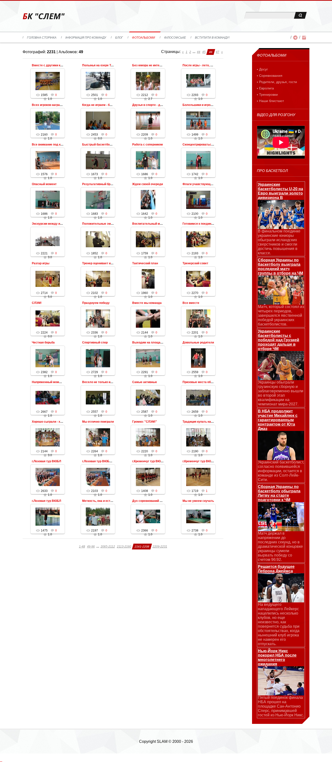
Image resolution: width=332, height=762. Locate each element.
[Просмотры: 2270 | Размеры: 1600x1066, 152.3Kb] (198, 279)
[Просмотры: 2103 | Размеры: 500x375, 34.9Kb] (98, 477)
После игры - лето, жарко (201, 65)
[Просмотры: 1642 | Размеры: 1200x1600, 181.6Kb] (148, 200)
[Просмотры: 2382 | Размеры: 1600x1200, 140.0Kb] (47, 358)
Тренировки (268, 94)
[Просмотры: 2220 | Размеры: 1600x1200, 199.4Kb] (148, 437)
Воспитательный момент (150, 223)
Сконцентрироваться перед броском (209, 144)
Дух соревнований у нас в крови (155, 501)
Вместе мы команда (147, 303)
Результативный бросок (99, 184)
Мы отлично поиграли (98, 421)
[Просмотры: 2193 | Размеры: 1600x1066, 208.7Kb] (198, 239)
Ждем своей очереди (147, 184)
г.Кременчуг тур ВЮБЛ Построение (157, 461)
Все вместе (191, 303)
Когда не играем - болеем (100, 105)
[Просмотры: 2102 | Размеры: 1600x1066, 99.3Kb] (98, 279)
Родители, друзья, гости (278, 82)
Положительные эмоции (100, 223)
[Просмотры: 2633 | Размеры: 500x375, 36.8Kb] (47, 477)
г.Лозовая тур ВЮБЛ (46, 461)
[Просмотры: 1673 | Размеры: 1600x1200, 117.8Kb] (98, 160)
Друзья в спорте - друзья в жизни (156, 105)
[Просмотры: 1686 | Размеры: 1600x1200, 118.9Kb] (47, 200)
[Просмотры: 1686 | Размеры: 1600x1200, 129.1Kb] (148, 160)
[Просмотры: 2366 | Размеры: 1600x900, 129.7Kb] (148, 516)
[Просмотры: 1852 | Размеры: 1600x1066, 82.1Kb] (98, 239)
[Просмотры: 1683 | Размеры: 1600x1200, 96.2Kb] (98, 200)
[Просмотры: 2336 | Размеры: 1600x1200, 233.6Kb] (98, 318)
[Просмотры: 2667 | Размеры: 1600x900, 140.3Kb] (47, 398)
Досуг (263, 69)
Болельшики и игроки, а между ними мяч (212, 105)
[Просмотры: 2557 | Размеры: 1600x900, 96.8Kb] (98, 398)
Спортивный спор (95, 342)
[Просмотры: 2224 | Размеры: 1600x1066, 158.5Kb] (47, 318)
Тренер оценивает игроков (101, 263)
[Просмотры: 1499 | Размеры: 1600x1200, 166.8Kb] (198, 120)
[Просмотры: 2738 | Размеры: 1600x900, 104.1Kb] (198, 516)
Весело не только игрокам (101, 382)
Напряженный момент (48, 382)
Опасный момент (44, 184)
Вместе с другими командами (53, 65)
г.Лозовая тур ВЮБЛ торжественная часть (112, 461)
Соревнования (270, 75)
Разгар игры (40, 263)
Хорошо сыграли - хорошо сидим (55, 421)
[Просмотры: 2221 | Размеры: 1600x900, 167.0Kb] (47, 239)
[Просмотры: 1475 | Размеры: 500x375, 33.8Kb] (47, 516)
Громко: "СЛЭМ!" (144, 421)
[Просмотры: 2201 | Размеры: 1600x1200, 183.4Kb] (198, 318)
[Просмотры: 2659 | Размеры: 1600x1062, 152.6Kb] (198, 398)
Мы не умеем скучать (198, 501)
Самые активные (144, 382)
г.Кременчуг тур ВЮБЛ (199, 461)
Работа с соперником (147, 144)
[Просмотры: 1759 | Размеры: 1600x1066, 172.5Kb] (148, 239)
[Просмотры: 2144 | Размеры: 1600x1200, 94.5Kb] (148, 318)
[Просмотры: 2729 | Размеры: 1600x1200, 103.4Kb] (98, 358)
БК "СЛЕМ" (43, 16)
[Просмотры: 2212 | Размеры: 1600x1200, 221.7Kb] (148, 81)
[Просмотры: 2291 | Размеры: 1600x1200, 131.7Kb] (148, 358)
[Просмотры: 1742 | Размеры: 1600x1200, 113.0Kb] (198, 160)
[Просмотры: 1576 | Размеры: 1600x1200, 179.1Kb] (47, 160)
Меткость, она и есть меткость (104, 501)
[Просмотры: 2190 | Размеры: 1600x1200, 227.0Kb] (198, 437)
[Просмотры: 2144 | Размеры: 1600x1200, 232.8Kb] (47, 437)
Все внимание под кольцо (50, 144)
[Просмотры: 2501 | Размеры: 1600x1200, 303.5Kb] (98, 81)
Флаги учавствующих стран (203, 184)
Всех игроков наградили (49, 105)
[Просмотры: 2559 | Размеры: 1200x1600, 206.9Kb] (198, 358)
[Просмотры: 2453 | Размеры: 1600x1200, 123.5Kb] (98, 120)
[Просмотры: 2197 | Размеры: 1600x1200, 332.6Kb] (98, 516)
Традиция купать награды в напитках (209, 421)
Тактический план (145, 263)
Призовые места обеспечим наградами (211, 382)
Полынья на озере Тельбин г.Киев (106, 65)
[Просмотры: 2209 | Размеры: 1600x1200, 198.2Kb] (148, 120)
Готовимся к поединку (198, 223)
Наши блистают (271, 101)
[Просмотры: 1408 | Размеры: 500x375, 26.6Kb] (148, 477)
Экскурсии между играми (50, 223)
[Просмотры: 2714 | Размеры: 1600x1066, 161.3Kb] (47, 279)
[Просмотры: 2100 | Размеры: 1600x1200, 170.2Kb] (198, 200)
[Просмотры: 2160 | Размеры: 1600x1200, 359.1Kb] (47, 120)
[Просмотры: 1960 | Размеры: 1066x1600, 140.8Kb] (148, 279)
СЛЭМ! (37, 303)
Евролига (266, 88)
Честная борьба (43, 342)
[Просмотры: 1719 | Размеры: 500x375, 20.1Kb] (198, 477)
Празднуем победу (96, 303)
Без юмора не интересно (150, 65)
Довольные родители (198, 342)
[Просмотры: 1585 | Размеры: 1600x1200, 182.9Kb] (47, 81)
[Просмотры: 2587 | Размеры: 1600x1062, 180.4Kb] (148, 398)
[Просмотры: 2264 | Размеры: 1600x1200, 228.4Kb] (98, 437)
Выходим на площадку (149, 342)
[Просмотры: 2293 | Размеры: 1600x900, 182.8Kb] (198, 81)
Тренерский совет (195, 263)
